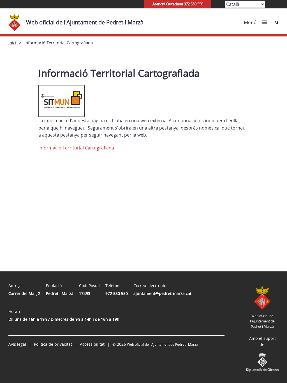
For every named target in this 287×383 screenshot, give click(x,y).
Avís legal (17, 344)
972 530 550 (116, 293)
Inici (12, 42)
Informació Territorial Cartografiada (76, 148)
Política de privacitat (53, 344)
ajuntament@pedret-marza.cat (162, 293)
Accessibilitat (92, 344)
